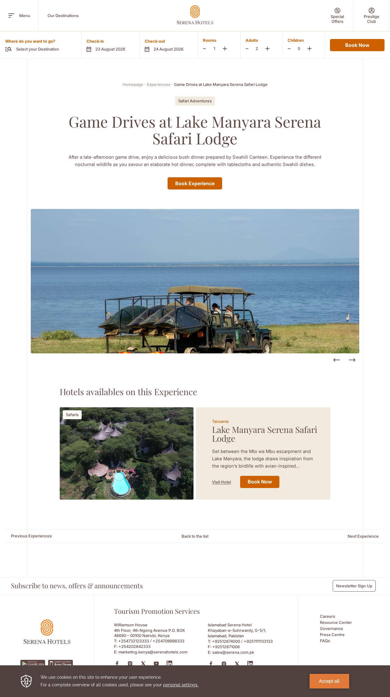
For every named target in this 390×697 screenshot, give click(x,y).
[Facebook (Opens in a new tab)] (117, 663)
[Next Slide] (352, 360)
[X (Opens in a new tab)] (143, 663)
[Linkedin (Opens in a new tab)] (169, 663)
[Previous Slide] (336, 360)
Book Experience (194, 183)
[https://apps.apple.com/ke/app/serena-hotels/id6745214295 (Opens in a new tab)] (60, 664)
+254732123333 (133, 641)
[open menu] (11, 15)
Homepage (133, 84)
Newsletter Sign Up (354, 585)
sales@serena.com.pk (233, 652)
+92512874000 (226, 641)
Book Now (357, 45)
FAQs (325, 640)
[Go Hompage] (195, 14)
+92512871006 (226, 646)
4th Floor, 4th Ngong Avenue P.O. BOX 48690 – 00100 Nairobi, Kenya (149, 633)
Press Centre (332, 634)
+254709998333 (168, 641)
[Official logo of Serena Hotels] (46, 642)
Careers (327, 616)
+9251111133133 (258, 641)
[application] (195, 681)
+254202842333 (135, 646)
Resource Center (336, 622)
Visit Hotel (221, 481)
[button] (110, 45)
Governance (331, 628)
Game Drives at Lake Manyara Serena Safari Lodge (221, 84)
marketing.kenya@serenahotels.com (153, 651)
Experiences (159, 84)
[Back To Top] (374, 648)
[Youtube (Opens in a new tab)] (156, 663)
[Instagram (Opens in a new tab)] (130, 663)
